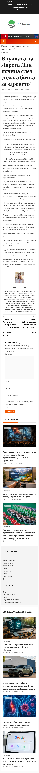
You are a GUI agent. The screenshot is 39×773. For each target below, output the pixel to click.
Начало (5, 558)
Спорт (5, 574)
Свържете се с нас (20, 4)
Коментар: (9, 354)
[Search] (36, 41)
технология (7, 571)
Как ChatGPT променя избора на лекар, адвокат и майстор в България (18, 647)
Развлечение (7, 576)
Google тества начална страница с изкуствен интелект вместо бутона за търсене (19, 761)
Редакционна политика (20, 7)
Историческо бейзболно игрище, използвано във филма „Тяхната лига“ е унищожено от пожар (28, 324)
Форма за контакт (9, 579)
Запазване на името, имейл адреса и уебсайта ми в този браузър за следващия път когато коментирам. (19, 404)
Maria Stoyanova (7, 89)
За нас (10, 4)
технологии (6, 680)
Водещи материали (9, 560)
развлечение (4, 52)
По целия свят (8, 563)
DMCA (30, 4)
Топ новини (6, 641)
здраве (5, 719)
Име (7, 381)
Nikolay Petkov (18, 463)
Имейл (8, 388)
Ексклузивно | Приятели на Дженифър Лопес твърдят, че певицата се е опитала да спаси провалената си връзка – (11, 326)
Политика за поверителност (20, 10)
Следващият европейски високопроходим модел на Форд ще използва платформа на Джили (19, 686)
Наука (5, 568)
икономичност (8, 566)
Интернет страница (11, 395)
